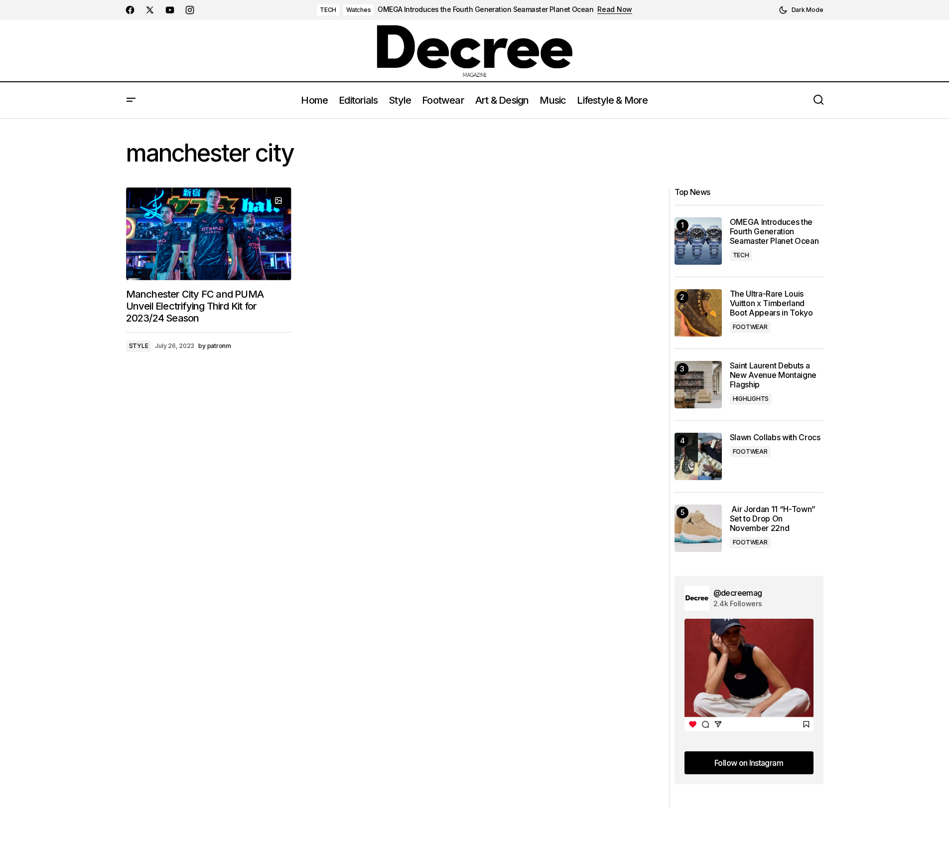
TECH (328, 9)
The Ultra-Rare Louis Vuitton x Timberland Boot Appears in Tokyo (771, 303)
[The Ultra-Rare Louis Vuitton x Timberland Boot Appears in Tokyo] (698, 313)
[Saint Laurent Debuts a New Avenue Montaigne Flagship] (698, 384)
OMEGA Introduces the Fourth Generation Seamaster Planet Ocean (485, 9)
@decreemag (737, 593)
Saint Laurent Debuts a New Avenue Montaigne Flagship (773, 375)
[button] (801, 10)
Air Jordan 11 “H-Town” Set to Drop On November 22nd (773, 519)
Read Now (614, 9)
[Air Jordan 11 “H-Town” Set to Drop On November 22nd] (698, 528)
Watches (358, 9)
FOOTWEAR (750, 327)
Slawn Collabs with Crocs (775, 437)
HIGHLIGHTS (751, 398)
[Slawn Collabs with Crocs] (698, 456)
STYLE (138, 345)
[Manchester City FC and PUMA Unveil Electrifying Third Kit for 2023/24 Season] (208, 234)
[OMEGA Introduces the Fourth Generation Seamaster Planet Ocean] (698, 241)
